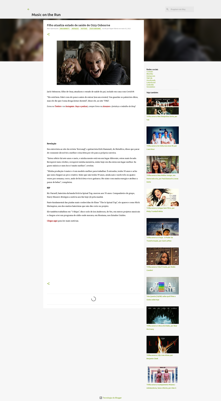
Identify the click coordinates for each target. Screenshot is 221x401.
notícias (84, 28)
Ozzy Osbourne (95, 28)
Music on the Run (46, 15)
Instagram (151, 76)
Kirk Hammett (64, 28)
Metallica (75, 28)
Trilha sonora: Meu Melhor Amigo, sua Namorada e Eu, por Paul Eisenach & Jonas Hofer (162, 178)
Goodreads (151, 80)
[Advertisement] (73, 5)
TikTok (149, 78)
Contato (150, 72)
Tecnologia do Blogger (112, 398)
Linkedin (150, 85)
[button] (48, 34)
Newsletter (151, 87)
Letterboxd (151, 83)
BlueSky (150, 74)
